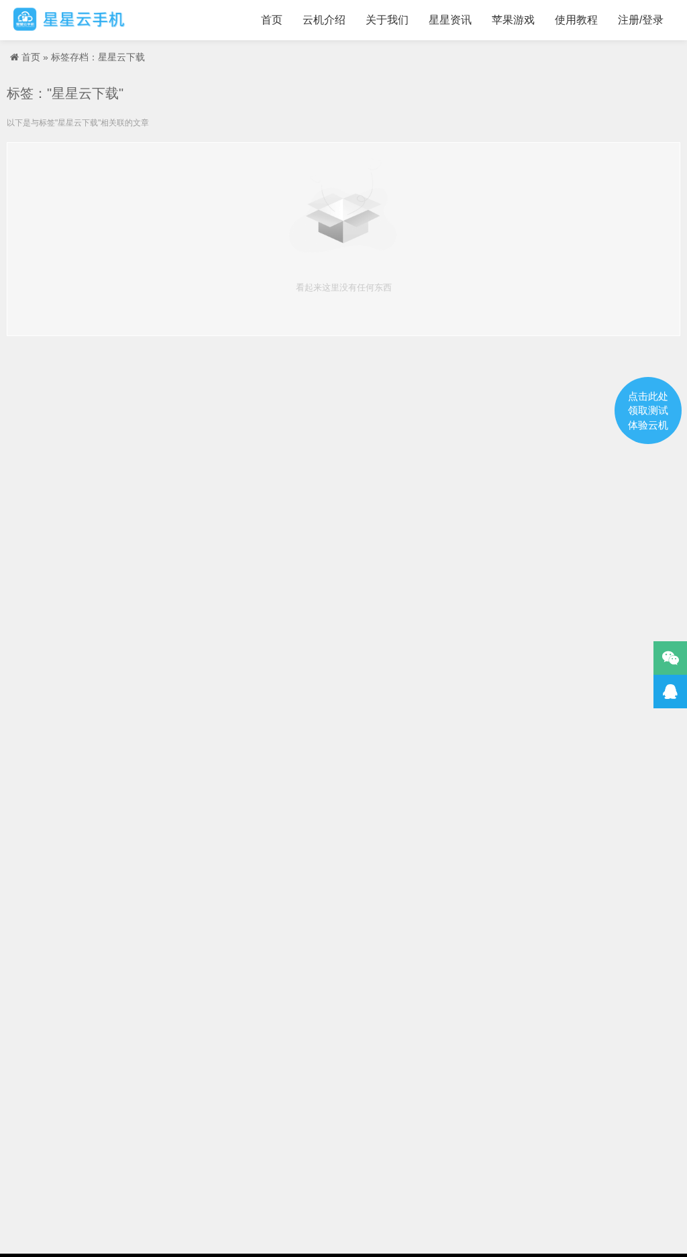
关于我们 (387, 19)
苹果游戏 (513, 19)
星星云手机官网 (69, 20)
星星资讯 (450, 19)
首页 (271, 19)
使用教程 (576, 19)
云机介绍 (324, 19)
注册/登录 (641, 19)
